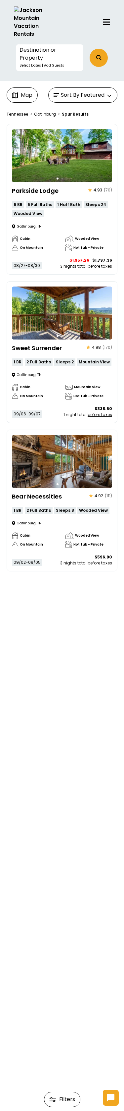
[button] (49, 57)
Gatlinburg (45, 114)
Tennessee (17, 114)
